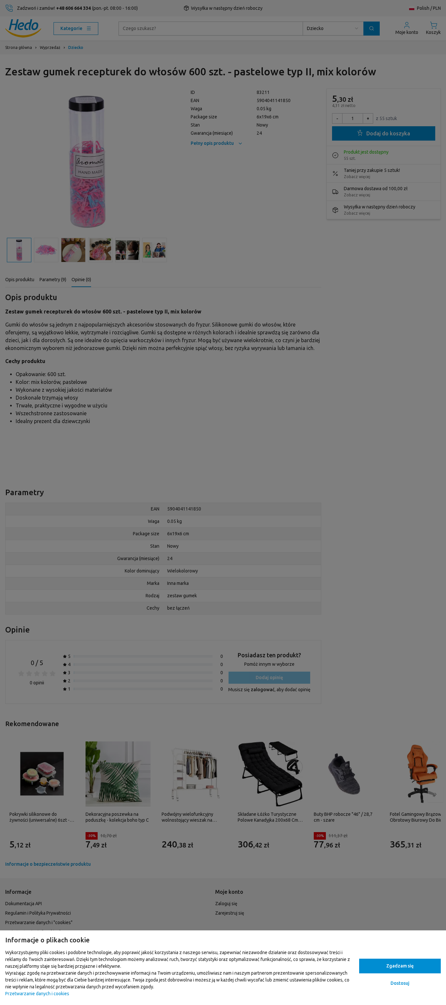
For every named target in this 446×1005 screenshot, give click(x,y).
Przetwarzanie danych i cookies (37, 993)
